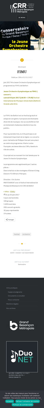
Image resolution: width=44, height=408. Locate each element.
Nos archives (11, 308)
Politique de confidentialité (22, 405)
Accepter (9, 401)
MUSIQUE (22, 67)
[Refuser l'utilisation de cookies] (41, 399)
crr (19, 77)
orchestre (26, 234)
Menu (23, 17)
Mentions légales (12, 304)
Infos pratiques (11, 288)
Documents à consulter (16, 296)
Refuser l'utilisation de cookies (27, 401)
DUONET (19, 373)
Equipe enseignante (15, 292)
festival (16, 234)
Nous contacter (13, 300)
